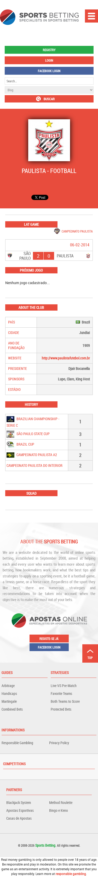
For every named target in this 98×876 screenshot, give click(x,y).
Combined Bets (12, 709)
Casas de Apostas (19, 818)
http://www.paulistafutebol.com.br (66, 357)
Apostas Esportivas (20, 810)
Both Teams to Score (65, 701)
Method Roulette (60, 802)
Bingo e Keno (58, 810)
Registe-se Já (49, 638)
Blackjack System (18, 802)
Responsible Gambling (17, 742)
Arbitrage (8, 685)
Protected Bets (61, 709)
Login (49, 60)
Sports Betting (45, 845)
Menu (91, 16)
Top (90, 658)
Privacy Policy (59, 742)
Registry (49, 50)
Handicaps (9, 693)
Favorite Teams (61, 693)
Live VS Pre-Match (64, 685)
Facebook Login (49, 71)
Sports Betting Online (39, 17)
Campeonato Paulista (77, 231)
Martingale (9, 701)
